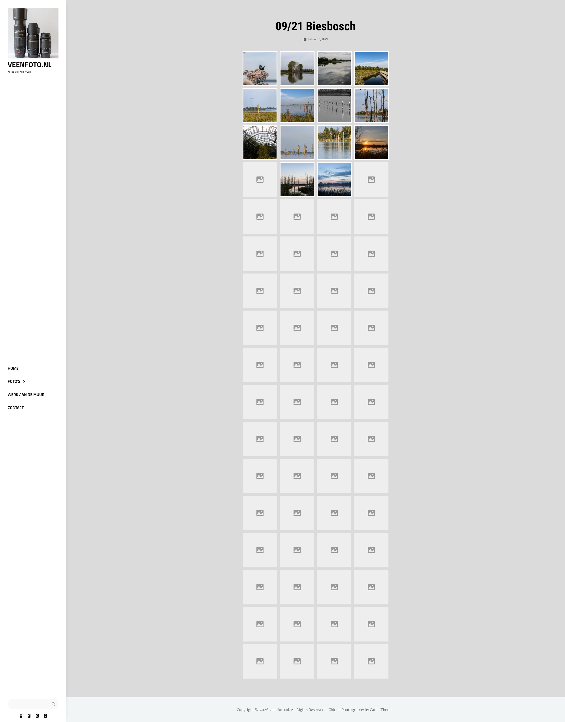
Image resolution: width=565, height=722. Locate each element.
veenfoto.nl (29, 64)
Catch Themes (382, 709)
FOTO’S (14, 381)
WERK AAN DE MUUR (26, 395)
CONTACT (16, 408)
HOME (13, 368)
